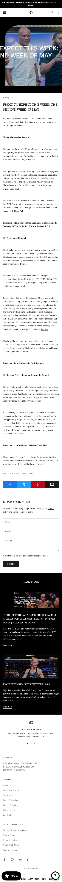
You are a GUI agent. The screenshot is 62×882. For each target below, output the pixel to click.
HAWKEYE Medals (11, 845)
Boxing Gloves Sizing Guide (15, 830)
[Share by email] (52, 484)
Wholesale (7, 815)
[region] (31, 729)
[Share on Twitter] (24, 484)
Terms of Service (20, 512)
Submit (11, 564)
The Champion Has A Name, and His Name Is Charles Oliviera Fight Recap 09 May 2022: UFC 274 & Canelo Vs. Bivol (29, 618)
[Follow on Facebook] (4, 859)
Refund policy (9, 810)
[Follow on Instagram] (12, 859)
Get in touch (8, 795)
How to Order (9, 835)
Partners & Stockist (11, 790)
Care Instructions (10, 850)
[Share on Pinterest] (38, 484)
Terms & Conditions (11, 800)
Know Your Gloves (11, 840)
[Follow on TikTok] (27, 859)
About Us (7, 785)
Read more (7, 645)
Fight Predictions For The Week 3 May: (27, 684)
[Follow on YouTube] (20, 859)
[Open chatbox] (55, 875)
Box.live (44, 329)
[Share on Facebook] (10, 484)
